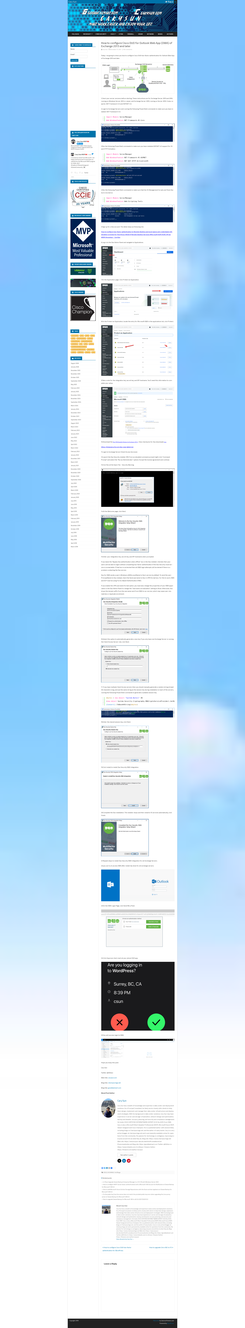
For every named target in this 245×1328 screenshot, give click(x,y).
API (93, 352)
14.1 (82, 335)
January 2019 (75, 522)
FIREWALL (130, 34)
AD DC (91, 343)
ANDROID (80, 352)
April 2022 (74, 444)
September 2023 (76, 419)
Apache (87, 352)
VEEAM (140, 34)
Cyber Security (100, 34)
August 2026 (75, 363)
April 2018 (74, 543)
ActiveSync (74, 343)
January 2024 (75, 409)
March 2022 (74, 448)
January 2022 (75, 455)
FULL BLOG (75, 34)
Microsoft (87, 34)
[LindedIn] (170, 1)
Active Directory (75, 340)
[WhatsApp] (172, 1)
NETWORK (150, 34)
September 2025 (76, 381)
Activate (90, 338)
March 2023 (74, 427)
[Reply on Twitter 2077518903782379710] (72, 172)
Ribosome (156, 1320)
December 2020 (75, 469)
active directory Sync (86, 340)
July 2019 (73, 501)
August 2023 (75, 423)
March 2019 (74, 515)
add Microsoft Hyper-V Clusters (79, 346)
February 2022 (75, 451)
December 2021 (75, 458)
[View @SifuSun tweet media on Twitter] (84, 167)
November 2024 (75, 398)
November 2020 (75, 472)
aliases (73, 352)
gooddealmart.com (114, 1088)
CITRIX (121, 34)
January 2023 (75, 434)
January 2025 (75, 391)
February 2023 (75, 430)
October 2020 (75, 476)
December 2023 (75, 412)
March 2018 (74, 546)
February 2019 (75, 518)
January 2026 (75, 367)
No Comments (128, 49)
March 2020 (74, 490)
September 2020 (76, 479)
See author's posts (126, 1155)
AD (81, 343)
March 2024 (74, 405)
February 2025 (75, 388)
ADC (86, 343)
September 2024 (76, 402)
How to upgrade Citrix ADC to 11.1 (160, 1247)
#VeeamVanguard (83, 165)
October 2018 (75, 529)
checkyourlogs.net (114, 1083)
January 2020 (75, 497)
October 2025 (75, 377)
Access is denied (81, 338)
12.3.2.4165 (75, 335)
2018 (87, 335)
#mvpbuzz (74, 165)
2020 (73, 338)
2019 (92, 335)
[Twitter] (166, 1)
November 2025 (75, 374)
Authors (170, 34)
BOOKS (160, 34)
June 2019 (74, 504)
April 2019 (74, 511)
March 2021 (74, 462)
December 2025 (75, 370)
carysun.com (112, 1078)
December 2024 (75, 395)
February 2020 (75, 493)
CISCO (112, 34)
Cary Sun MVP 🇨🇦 (81, 154)
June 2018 (74, 536)
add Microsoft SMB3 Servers (78, 349)
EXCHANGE (110, 1172)
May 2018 (74, 539)
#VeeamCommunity (77, 167)
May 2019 (74, 508)
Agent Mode (90, 349)
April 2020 (74, 486)
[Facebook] (168, 1)
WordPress (170, 1323)
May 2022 (74, 441)
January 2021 (75, 465)
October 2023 (75, 416)
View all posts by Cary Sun (125, 1239)
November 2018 (75, 525)
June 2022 (74, 437)
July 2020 (74, 483)
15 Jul (89, 154)
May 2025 (74, 384)
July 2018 (73, 532)
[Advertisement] (83, 99)
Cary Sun (105, 49)
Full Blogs (117, 1172)
